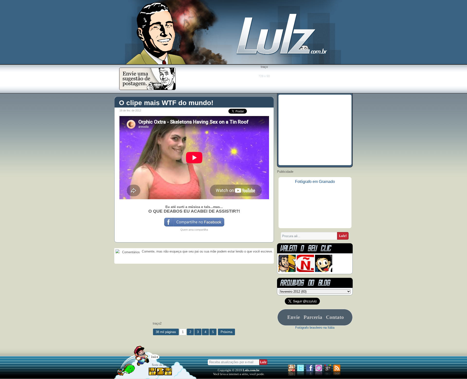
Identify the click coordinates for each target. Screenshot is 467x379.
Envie (293, 317)
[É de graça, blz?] (147, 88)
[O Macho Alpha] (287, 271)
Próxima (226, 332)
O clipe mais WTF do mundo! (166, 103)
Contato (335, 317)
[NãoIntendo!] (305, 271)
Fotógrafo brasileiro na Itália (314, 327)
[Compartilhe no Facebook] (194, 226)
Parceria (313, 317)
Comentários (130, 252)
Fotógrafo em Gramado (315, 182)
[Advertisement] (264, 79)
